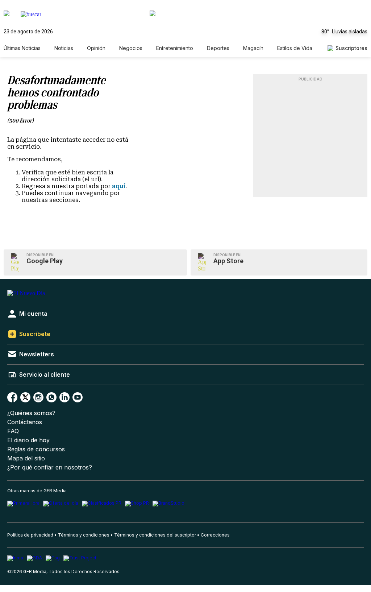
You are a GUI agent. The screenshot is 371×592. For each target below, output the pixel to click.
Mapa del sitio (26, 458)
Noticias (63, 48)
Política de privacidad (30, 535)
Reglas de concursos (36, 449)
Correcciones (215, 535)
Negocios (130, 48)
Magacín (253, 48)
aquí (118, 186)
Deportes (218, 48)
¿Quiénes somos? (31, 413)
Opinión (96, 48)
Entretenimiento (174, 48)
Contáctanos (24, 422)
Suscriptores (351, 48)
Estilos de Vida (294, 48)
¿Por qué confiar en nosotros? (49, 467)
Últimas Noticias (22, 48)
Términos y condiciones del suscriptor (155, 535)
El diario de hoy (28, 440)
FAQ (13, 431)
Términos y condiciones (83, 535)
